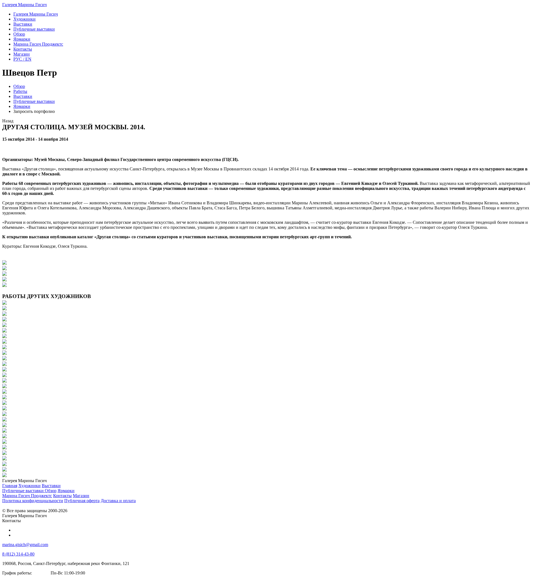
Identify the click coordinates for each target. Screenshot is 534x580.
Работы (20, 91)
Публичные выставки (34, 101)
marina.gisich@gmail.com (25, 544)
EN (22, 59)
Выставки (22, 96)
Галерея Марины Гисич (24, 4)
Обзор (19, 86)
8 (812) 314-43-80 (18, 554)
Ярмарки (21, 106)
